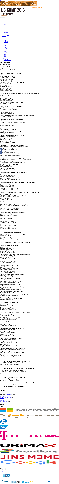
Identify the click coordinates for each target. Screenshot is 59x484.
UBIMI (5, 40)
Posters (5, 24)
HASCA (5, 43)
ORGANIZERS (4, 56)
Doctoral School (6, 32)
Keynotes (5, 31)
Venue (5, 27)
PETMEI (5, 54)
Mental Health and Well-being (8, 53)
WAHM (5, 51)
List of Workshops (2, 396)
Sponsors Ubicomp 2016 (7, 60)
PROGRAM (4, 29)
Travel (5, 28)
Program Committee (6, 57)
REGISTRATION (4, 33)
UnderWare (5, 48)
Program (5, 30)
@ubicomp (1, 471)
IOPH (4, 39)
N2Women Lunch (8, 394)
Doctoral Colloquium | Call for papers (5, 397)
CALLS (3, 19)
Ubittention (5, 52)
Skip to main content (3, 0)
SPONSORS (4, 58)
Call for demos (2, 398)
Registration (5, 34)
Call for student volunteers (4, 399)
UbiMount (5, 45)
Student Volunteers (6, 25)
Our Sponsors (6, 59)
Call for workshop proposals (4, 401)
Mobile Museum (6, 50)
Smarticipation (6, 41)
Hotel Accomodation (6, 35)
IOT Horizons (6, 42)
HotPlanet (5, 44)
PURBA (5, 47)
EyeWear (5, 55)
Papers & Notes (6, 23)
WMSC (5, 49)
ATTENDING (4, 26)
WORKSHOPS (4, 36)
